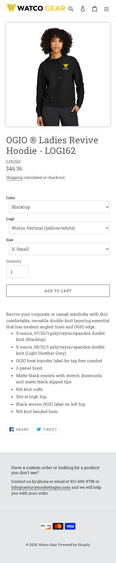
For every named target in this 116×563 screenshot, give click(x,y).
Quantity (14, 261)
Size (10, 240)
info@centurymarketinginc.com (41, 487)
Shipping (14, 177)
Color (10, 198)
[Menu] (106, 8)
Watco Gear (48, 544)
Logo (10, 219)
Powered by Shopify (74, 544)
